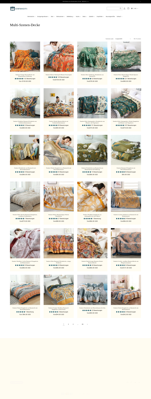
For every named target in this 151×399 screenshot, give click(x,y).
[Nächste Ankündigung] (140, 1)
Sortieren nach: (110, 38)
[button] (115, 8)
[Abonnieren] (39, 363)
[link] (64, 324)
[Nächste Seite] (87, 324)
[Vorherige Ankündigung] (10, 1)
